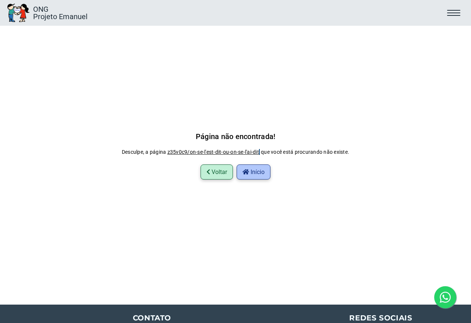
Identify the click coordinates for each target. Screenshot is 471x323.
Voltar (218, 171)
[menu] (455, 13)
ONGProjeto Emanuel (60, 13)
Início (257, 171)
